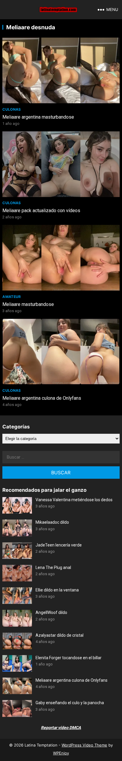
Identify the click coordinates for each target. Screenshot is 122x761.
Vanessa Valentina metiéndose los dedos (74, 499)
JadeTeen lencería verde (59, 545)
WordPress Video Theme (84, 745)
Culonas (11, 109)
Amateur (11, 296)
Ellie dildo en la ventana (57, 590)
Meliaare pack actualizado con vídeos (41, 210)
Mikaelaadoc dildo (52, 522)
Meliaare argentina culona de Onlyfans (41, 398)
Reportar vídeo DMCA (61, 727)
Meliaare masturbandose (28, 304)
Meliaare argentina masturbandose (38, 117)
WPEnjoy (61, 753)
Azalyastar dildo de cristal (60, 635)
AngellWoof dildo (51, 612)
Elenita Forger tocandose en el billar (69, 657)
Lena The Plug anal (53, 567)
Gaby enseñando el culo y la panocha (70, 702)
